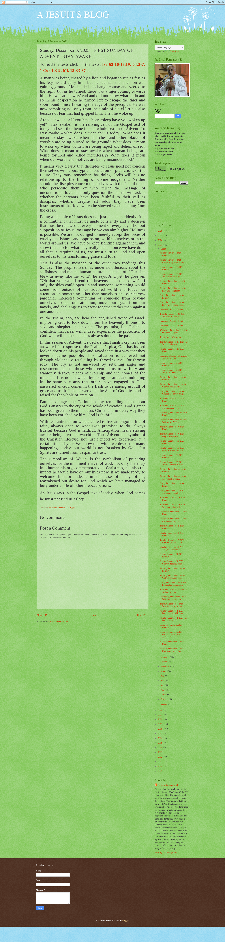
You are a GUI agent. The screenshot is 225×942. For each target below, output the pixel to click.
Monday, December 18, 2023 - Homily (172, 442)
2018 (160, 728)
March (164, 694)
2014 (160, 747)
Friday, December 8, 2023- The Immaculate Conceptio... (173, 583)
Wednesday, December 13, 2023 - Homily (174, 513)
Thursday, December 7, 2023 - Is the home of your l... (173, 590)
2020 (160, 719)
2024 (160, 240)
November (165, 657)
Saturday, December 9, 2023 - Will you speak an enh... (172, 576)
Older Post (142, 615)
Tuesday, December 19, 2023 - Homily (172, 428)
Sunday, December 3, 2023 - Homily (172, 626)
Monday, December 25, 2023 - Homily (172, 350)
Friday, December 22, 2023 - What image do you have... (172, 392)
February (165, 699)
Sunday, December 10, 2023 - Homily (172, 555)
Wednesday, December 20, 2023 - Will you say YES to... (174, 421)
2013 (160, 752)
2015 (160, 742)
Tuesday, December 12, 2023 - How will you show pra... (172, 541)
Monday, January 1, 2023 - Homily (171, 254)
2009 (160, 770)
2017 (160, 733)
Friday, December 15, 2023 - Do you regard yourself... (173, 491)
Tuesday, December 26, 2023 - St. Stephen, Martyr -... (174, 343)
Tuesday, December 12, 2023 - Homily (172, 527)
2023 (160, 244)
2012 (160, 756)
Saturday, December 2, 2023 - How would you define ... (172, 650)
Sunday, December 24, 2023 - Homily (172, 364)
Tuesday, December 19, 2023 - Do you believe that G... (172, 435)
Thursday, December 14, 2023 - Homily (173, 499)
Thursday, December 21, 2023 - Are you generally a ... (173, 406)
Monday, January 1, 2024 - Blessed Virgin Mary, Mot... (172, 261)
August (164, 671)
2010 (160, 766)
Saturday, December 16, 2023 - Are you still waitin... (173, 477)
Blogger (125, 920)
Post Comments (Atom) (58, 621)
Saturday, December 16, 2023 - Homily (173, 470)
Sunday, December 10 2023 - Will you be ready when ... (172, 562)
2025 (160, 235)
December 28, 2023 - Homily (172, 309)
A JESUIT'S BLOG (73, 14)
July (163, 675)
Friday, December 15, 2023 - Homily (172, 484)
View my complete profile (166, 852)
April (163, 689)
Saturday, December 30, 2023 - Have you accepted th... (173, 289)
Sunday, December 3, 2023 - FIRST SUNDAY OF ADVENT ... (172, 634)
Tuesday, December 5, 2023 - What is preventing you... (172, 605)
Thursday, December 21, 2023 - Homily (173, 399)
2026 (160, 230)
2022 (160, 709)
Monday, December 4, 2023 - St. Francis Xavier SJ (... (173, 619)
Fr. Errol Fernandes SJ (168, 785)
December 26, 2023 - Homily (172, 320)
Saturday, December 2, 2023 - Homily (172, 643)
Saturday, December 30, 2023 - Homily (173, 282)
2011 (160, 761)
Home (93, 615)
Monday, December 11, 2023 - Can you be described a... (172, 548)
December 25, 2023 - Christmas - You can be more (174, 357)
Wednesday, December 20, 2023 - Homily (174, 413)
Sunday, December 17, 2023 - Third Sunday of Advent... (172, 463)
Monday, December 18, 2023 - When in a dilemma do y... (172, 449)
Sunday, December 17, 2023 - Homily (172, 456)
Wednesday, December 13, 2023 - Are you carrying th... (174, 520)
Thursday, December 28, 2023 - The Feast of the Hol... (173, 315)
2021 (160, 714)
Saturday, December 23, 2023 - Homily (173, 378)
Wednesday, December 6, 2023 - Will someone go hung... (173, 598)
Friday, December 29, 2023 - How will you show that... (172, 303)
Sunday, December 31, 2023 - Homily (172, 268)
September (165, 666)
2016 (160, 738)
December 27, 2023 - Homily (172, 325)
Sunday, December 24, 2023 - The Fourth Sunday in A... (172, 371)
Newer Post (43, 615)
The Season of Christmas (170, 337)
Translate (175, 51)
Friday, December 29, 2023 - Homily (172, 296)
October (164, 661)
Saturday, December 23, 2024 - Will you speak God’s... (173, 385)
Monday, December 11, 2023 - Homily (172, 534)
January (164, 703)
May (163, 685)
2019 (160, 724)
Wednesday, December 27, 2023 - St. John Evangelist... (174, 331)
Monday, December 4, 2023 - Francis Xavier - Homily (172, 612)
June (163, 680)
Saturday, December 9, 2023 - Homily (172, 569)
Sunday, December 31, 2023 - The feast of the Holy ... (172, 275)
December (165, 248)
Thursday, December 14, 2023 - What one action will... (173, 506)
